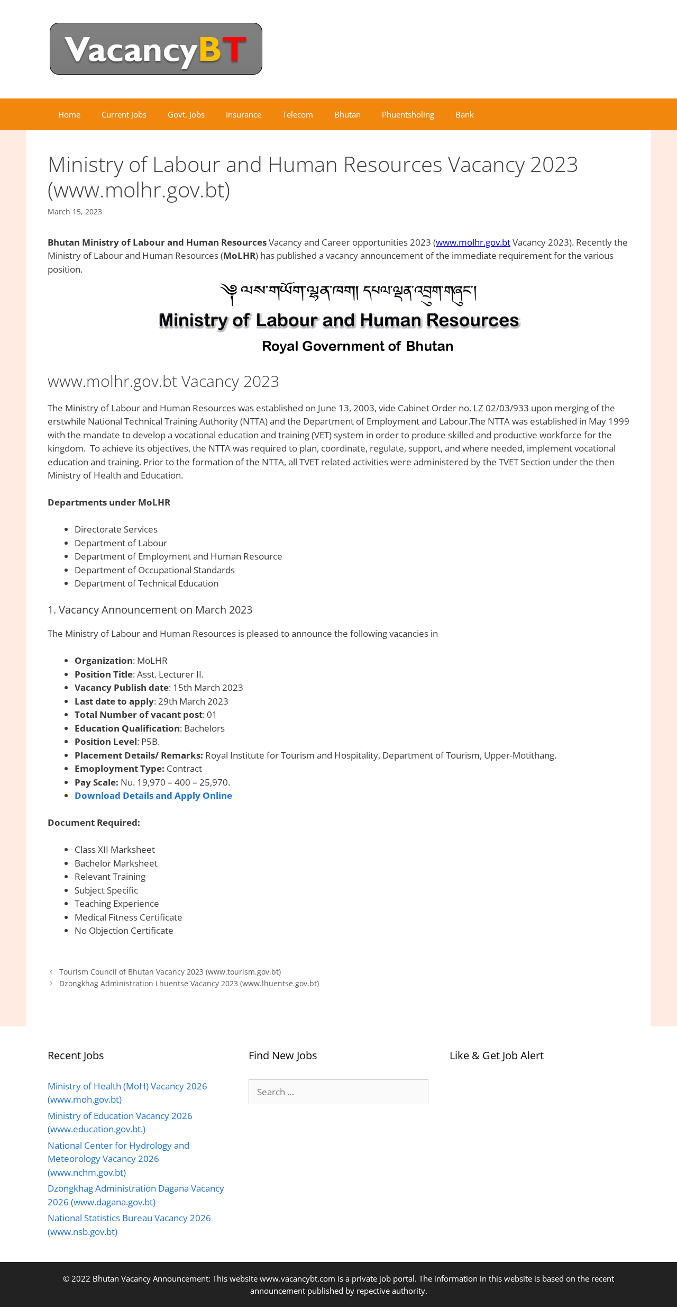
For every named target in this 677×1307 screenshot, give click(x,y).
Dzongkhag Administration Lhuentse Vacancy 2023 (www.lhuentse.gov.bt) (189, 983)
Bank (464, 114)
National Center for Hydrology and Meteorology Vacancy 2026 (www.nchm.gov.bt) (118, 1158)
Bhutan (347, 114)
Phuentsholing (408, 114)
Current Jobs (124, 114)
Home (69, 114)
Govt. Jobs (186, 114)
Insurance (243, 114)
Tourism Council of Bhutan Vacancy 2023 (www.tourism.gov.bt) (170, 972)
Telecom (297, 114)
